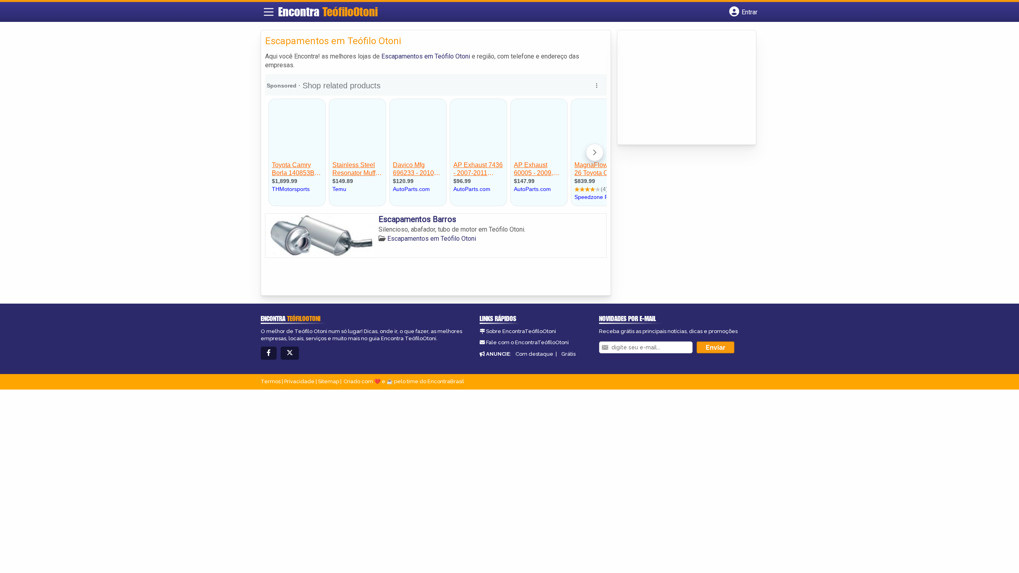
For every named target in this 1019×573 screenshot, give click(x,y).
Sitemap (328, 381)
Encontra (328, 11)
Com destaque (534, 354)
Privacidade (299, 381)
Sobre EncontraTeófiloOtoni (521, 331)
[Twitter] (290, 353)
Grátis (568, 354)
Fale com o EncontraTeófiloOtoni (527, 342)
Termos (271, 381)
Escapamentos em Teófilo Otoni (425, 56)
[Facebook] (269, 353)
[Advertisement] (681, 88)
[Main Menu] (269, 12)
